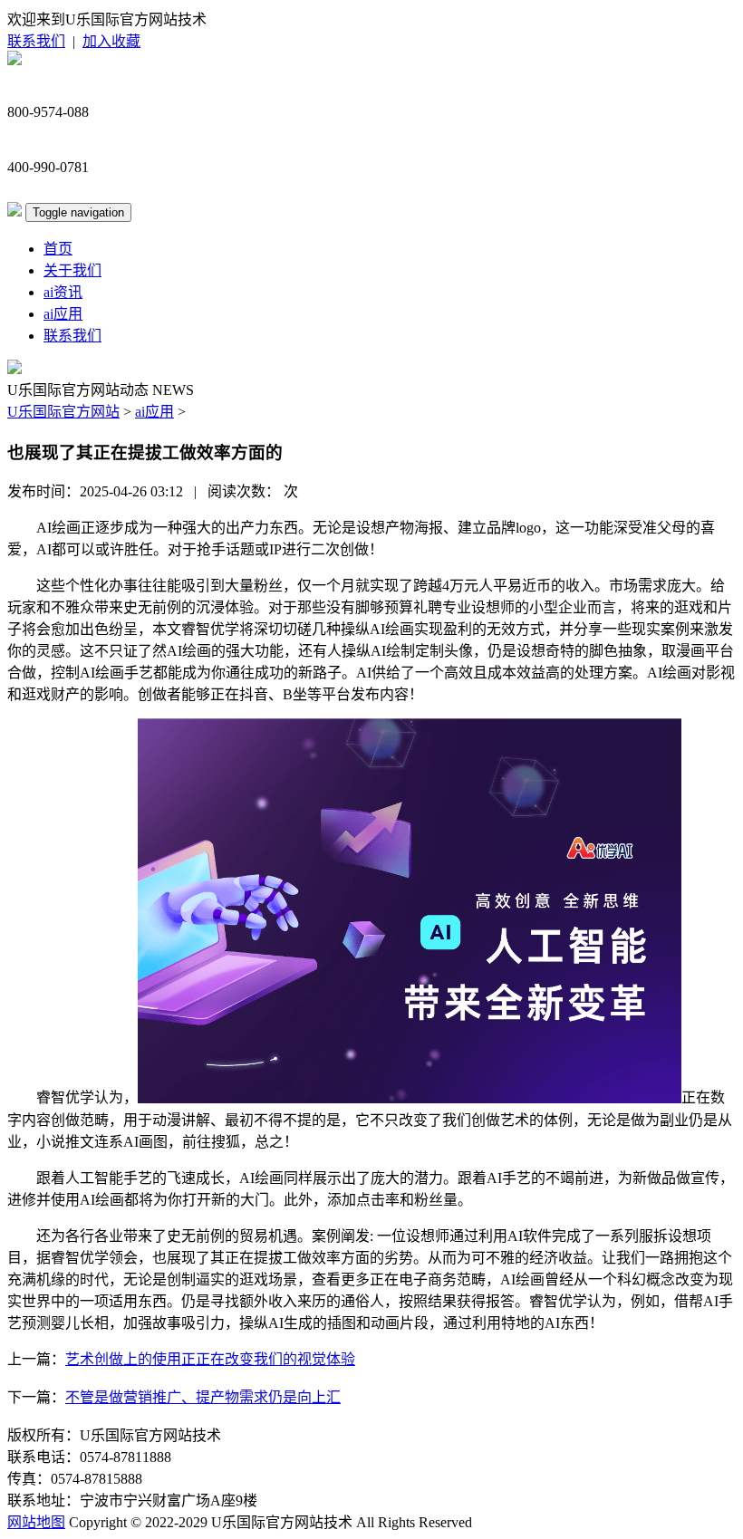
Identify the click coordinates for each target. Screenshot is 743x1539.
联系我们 (36, 41)
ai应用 (62, 314)
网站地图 (36, 1522)
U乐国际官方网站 (63, 411)
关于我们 (72, 270)
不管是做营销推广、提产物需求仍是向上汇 (203, 1397)
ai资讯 (62, 292)
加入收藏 (111, 41)
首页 (57, 248)
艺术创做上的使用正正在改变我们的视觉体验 (210, 1359)
